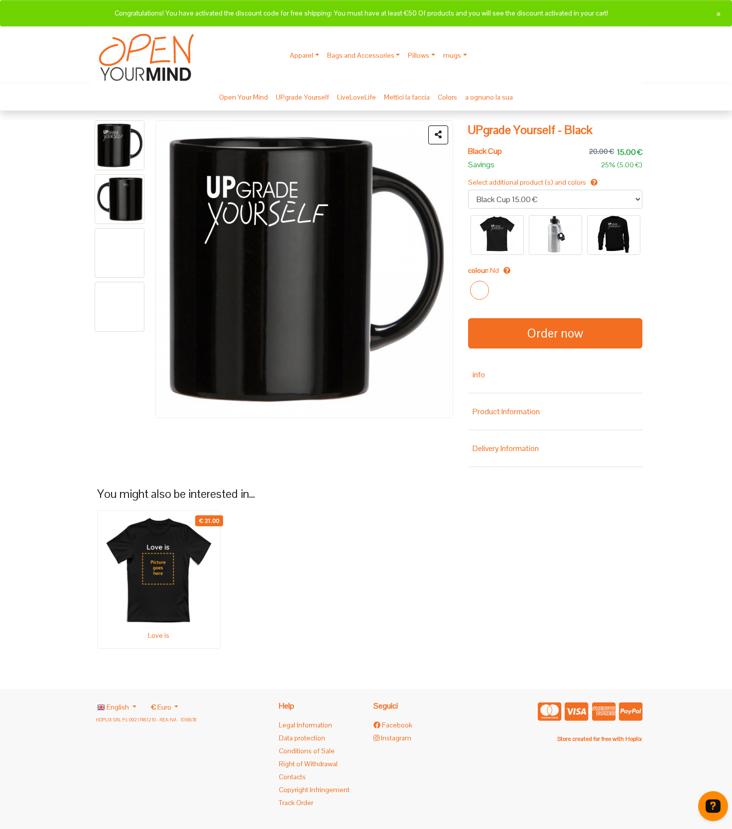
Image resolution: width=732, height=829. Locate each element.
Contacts (292, 776)
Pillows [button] (418, 55)
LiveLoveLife (356, 97)
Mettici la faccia (407, 97)
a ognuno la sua (489, 97)
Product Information (506, 411)
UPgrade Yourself (302, 97)
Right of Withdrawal (308, 763)
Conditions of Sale (307, 750)
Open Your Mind (243, 97)
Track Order (296, 802)
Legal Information (305, 724)
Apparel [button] (301, 55)
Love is (158, 635)
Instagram (395, 737)
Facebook (396, 724)
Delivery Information (506, 448)
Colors (447, 97)
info (479, 374)
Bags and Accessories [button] (360, 55)
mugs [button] (452, 55)
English (117, 707)
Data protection (302, 737)
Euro (162, 707)
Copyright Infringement (314, 789)
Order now (555, 333)
